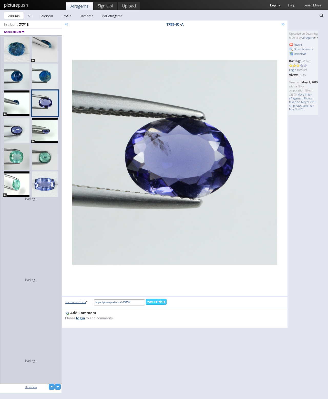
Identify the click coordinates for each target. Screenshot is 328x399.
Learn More (312, 5)
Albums (13, 16)
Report (297, 44)
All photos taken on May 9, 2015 (301, 107)
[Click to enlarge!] (174, 162)
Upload (129, 6)
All (29, 16)
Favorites (86, 16)
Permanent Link (75, 302)
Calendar (46, 16)
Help (291, 5)
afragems (308, 37)
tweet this (156, 302)
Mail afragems (111, 16)
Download (299, 54)
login (80, 318)
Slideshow (31, 387)
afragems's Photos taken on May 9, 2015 (302, 100)
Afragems (79, 6)
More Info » (305, 94)
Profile (66, 16)
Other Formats (303, 49)
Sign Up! (105, 6)
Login (275, 5)
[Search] (321, 15)
